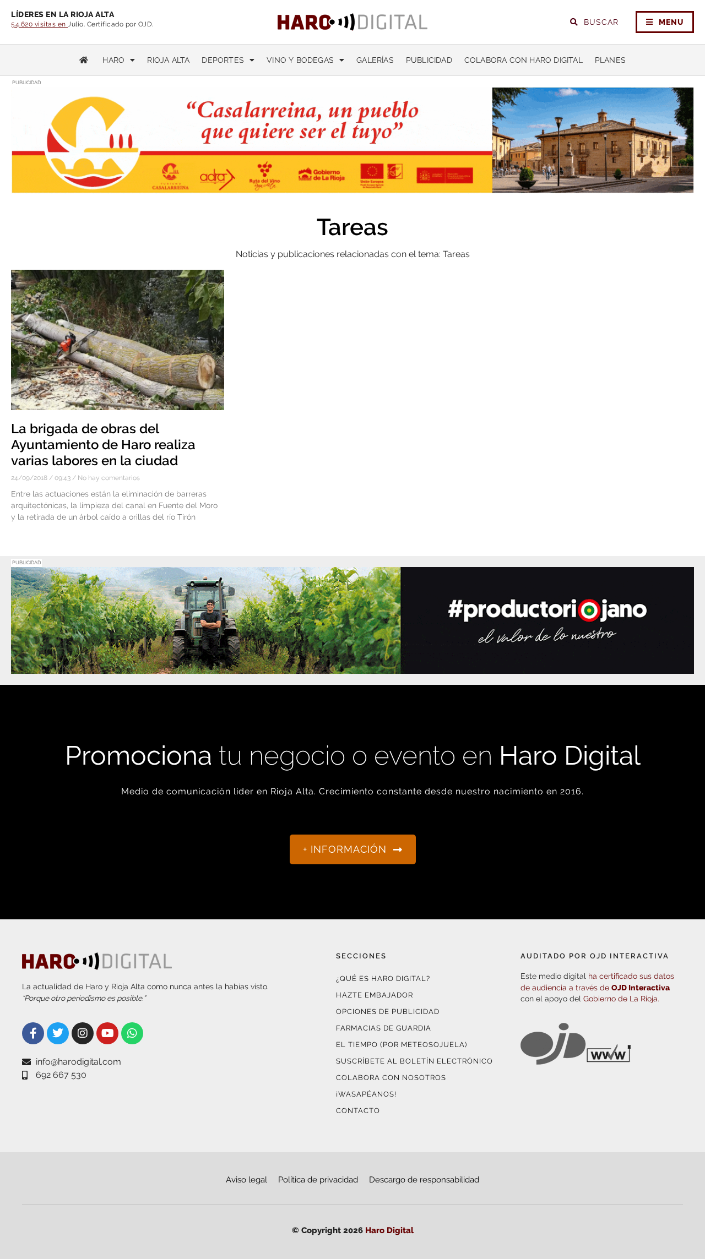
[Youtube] (107, 1033)
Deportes (223, 60)
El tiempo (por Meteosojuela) (401, 1044)
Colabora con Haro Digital (523, 60)
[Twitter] (58, 1033)
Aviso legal (246, 1180)
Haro (113, 60)
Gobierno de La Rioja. (621, 998)
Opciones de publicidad (388, 1011)
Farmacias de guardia (383, 1028)
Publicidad (429, 60)
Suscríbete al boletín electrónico (414, 1061)
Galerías (375, 60)
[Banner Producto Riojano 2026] (352, 667)
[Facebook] (33, 1033)
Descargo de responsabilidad (424, 1180)
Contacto (358, 1111)
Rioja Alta (168, 60)
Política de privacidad (318, 1180)
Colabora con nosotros (391, 1077)
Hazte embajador (374, 995)
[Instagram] (83, 1033)
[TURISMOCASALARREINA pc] (352, 187)
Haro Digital (389, 1230)
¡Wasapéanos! (366, 1094)
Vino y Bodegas (300, 60)
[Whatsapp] (132, 1033)
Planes (610, 60)
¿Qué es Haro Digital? (383, 978)
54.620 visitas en (39, 24)
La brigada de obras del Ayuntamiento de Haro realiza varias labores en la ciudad (103, 444)
